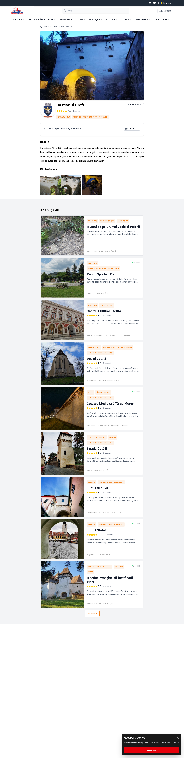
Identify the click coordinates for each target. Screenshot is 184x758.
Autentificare (165, 11)
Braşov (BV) (64, 117)
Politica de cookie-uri (170, 743)
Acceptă (151, 750)
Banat (80, 19)
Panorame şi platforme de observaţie (117, 347)
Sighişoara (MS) (94, 347)
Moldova (111, 19)
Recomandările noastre (41, 19)
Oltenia (126, 19)
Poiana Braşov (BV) (107, 221)
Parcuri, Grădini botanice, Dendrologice (103, 268)
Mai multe (92, 613)
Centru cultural (106, 305)
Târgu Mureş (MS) (103, 392)
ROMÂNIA (65, 19)
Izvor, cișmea (123, 221)
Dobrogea (94, 19)
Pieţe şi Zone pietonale (97, 437)
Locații (55, 27)
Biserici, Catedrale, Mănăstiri (99, 566)
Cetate (90, 392)
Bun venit (18, 19)
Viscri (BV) (119, 566)
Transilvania (142, 19)
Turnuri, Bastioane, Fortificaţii (90, 117)
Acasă (46, 27)
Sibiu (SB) (112, 437)
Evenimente (161, 19)
